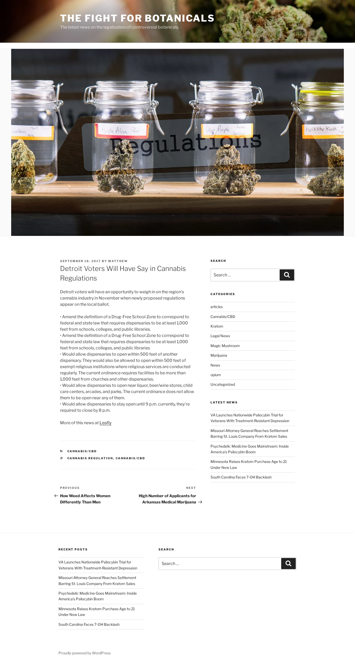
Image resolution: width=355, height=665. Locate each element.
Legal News (220, 336)
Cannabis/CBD (82, 451)
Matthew (118, 261)
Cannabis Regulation (90, 458)
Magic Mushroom (225, 345)
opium (216, 375)
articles (217, 306)
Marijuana (219, 355)
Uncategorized (223, 384)
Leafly (105, 422)
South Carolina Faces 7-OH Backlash (241, 477)
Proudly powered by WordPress (84, 653)
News (215, 365)
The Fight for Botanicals (137, 18)
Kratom (217, 326)
